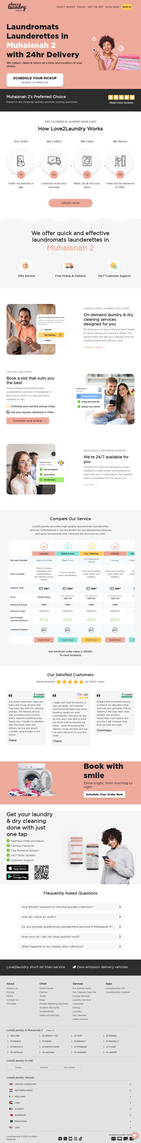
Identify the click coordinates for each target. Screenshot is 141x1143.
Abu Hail (15, 1035)
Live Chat (89, 484)
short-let (37, 967)
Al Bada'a (111, 1035)
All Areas (11, 1003)
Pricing (10, 992)
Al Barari (46, 1041)
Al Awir (78, 1035)
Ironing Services (81, 996)
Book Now (112, 7)
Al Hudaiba (80, 1052)
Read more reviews (121, 102)
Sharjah (44, 1067)
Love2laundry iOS (115, 988)
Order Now (70, 203)
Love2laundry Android (118, 992)
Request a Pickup (93, 347)
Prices (81, 7)
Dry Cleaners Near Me (84, 992)
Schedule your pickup (35, 80)
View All (50, 1030)
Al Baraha (15, 1041)
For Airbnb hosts (82, 988)
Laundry (77, 1011)
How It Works (66, 7)
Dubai (18, 1067)
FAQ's (9, 996)
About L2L (12, 988)
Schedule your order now (104, 794)
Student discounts (49, 1007)
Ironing (76, 1007)
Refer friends (46, 988)
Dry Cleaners (79, 1015)
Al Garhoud (16, 1052)
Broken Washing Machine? (54, 1003)
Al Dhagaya (80, 1046)
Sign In (126, 7)
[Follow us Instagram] (75, 1139)
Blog (42, 1000)
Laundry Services (82, 1000)
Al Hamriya (48, 1052)
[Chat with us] (134, 1135)
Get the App (95, 7)
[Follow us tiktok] (80, 1139)
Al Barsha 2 (112, 1041)
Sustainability (47, 1011)
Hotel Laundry (80, 1019)
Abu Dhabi (69, 1067)
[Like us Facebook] (60, 1139)
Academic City (50, 1035)
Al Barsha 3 (16, 1046)
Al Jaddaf (111, 1052)
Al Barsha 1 (80, 1041)
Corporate (78, 1003)
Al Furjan (111, 1046)
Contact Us (12, 1000)
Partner (43, 992)
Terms (43, 996)
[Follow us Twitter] (65, 1139)
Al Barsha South (51, 1046)
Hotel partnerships (49, 1015)
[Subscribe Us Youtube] (70, 1139)
